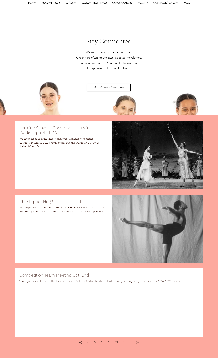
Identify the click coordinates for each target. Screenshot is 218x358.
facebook (124, 68)
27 (94, 342)
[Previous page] (87, 342)
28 (101, 342)
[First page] (80, 342)
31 (123, 342)
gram (96, 68)
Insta (90, 68)
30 (116, 342)
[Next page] (130, 342)
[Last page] (138, 342)
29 (109, 342)
